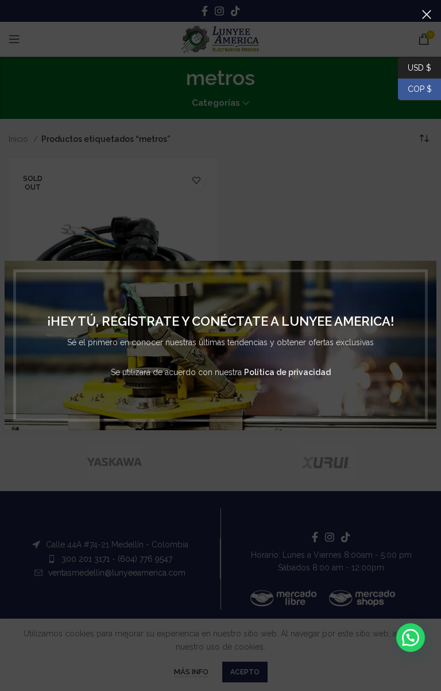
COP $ (415, 89)
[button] (410, 637)
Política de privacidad (287, 372)
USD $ (419, 67)
